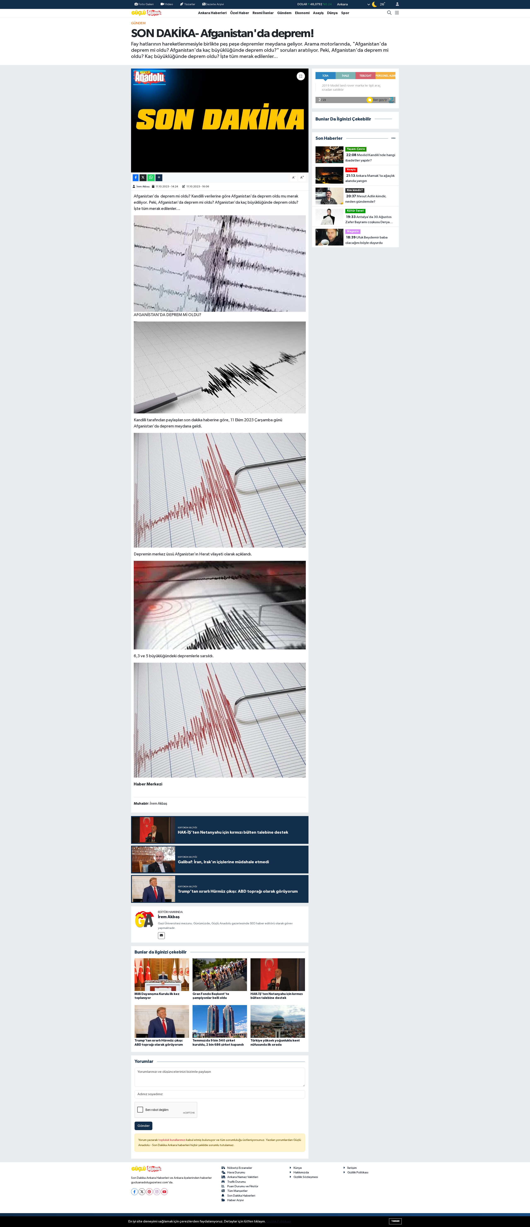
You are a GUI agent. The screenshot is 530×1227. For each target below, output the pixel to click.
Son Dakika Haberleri (241, 1195)
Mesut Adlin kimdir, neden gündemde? (365, 198)
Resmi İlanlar (263, 13)
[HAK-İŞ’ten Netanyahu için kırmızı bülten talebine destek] (278, 974)
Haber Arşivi (235, 1200)
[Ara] (389, 13)
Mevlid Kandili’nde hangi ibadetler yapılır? (370, 157)
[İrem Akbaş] (144, 919)
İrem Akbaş (143, 186)
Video (169, 4)
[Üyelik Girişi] (395, 4)
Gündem (284, 13)
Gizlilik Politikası (357, 1172)
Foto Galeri (146, 4)
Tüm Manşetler (237, 1190)
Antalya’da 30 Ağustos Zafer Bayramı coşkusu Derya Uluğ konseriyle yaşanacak (368, 220)
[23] (220, 263)
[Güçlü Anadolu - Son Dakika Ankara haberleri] (146, 12)
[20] (220, 605)
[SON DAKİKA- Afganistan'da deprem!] (219, 120)
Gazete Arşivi (214, 4)
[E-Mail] (161, 935)
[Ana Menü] (397, 13)
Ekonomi (302, 13)
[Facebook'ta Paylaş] (136, 177)
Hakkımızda (301, 1172)
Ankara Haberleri (212, 13)
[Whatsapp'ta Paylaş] (151, 177)
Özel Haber (239, 13)
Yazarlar (189, 4)
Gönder (143, 1126)
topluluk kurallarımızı (172, 1140)
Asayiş (318, 13)
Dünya (332, 13)
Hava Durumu (236, 1172)
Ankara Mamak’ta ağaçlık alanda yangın (370, 178)
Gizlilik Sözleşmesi (306, 1177)
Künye (298, 1167)
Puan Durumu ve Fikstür (242, 1186)
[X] (142, 1191)
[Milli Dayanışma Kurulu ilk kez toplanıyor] (162, 974)
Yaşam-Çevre (356, 149)
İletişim (352, 1167)
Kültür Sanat (355, 211)
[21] (220, 490)
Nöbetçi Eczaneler (239, 1167)
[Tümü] (393, 138)
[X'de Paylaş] (143, 177)
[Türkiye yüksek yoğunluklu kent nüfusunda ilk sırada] (278, 1021)
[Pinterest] (149, 1191)
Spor (345, 13)
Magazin (353, 231)
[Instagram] (156, 1191)
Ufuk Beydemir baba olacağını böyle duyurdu (366, 240)
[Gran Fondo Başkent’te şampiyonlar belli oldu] (220, 974)
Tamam (395, 1221)
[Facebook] (134, 1191)
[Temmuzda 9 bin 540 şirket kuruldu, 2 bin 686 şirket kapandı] (220, 1021)
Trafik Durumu (236, 1181)
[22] (220, 367)
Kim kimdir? (355, 190)
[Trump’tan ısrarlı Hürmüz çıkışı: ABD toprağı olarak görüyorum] (162, 1021)
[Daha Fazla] (158, 177)
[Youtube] (164, 1191)
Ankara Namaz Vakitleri (242, 1177)
